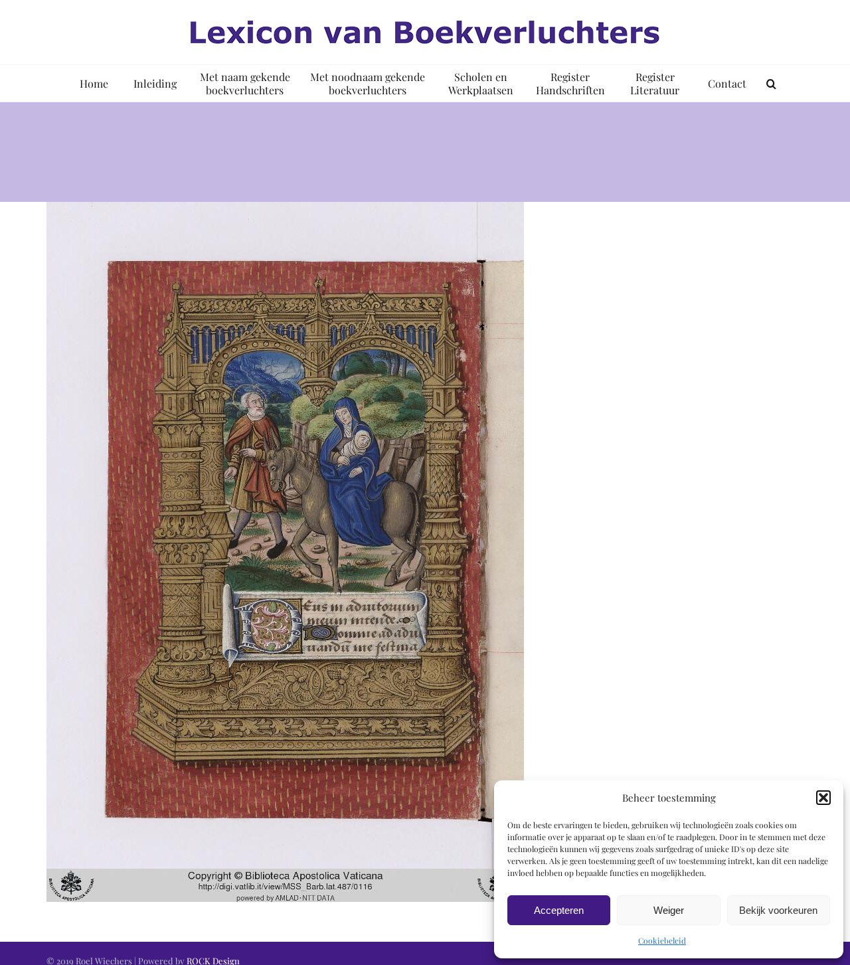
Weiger (668, 910)
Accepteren (559, 910)
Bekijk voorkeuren (778, 910)
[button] (823, 797)
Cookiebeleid (662, 940)
